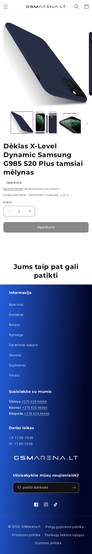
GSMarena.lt (31, 527)
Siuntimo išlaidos (13, 189)
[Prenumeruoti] (74, 487)
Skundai (15, 355)
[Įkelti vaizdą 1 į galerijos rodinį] (22, 123)
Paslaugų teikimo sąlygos (64, 535)
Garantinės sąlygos (23, 345)
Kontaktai (16, 315)
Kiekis (7, 202)
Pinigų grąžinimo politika (65, 527)
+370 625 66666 (34, 408)
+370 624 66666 (36, 414)
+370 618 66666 (34, 402)
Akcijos (14, 325)
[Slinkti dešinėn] (87, 124)
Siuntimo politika (48, 543)
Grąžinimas (17, 365)
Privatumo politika (26, 535)
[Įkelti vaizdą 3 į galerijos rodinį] (70, 123)
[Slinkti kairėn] (5, 124)
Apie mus (16, 304)
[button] (5, 7)
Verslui (14, 375)
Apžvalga (16, 335)
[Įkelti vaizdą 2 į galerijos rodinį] (46, 123)
